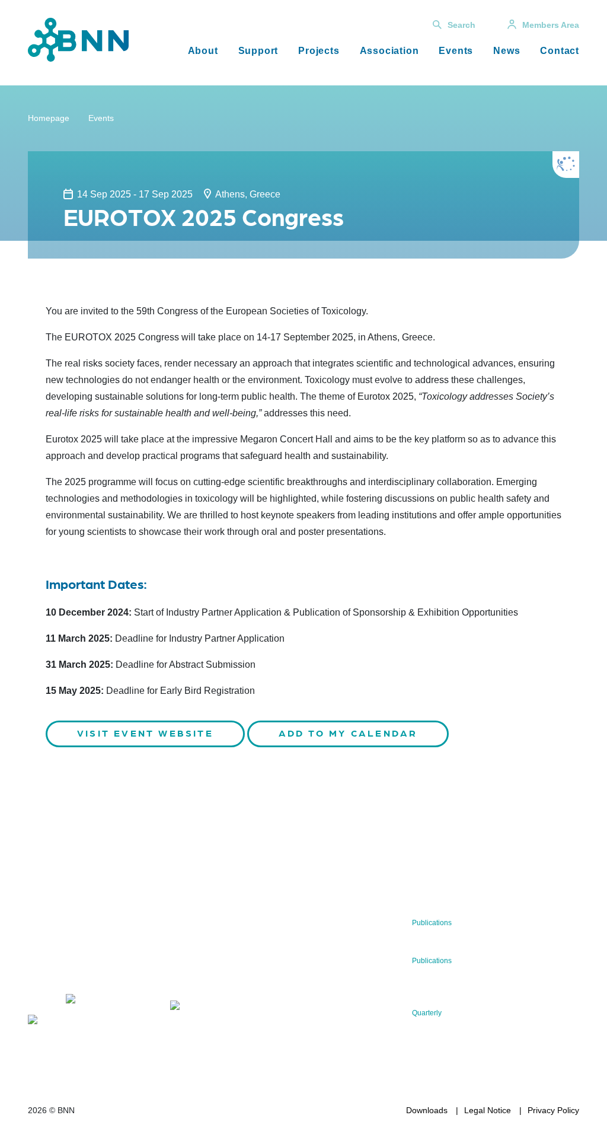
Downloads (427, 1110)
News (506, 51)
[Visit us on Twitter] (41, 1000)
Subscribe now (223, 973)
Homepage (48, 118)
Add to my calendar (348, 732)
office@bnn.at (54, 969)
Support (258, 51)
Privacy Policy (553, 1110)
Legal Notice (487, 1110)
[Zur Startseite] (78, 39)
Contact (559, 51)
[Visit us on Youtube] (60, 1021)
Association (389, 51)
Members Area (550, 25)
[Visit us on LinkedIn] (99, 1000)
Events (456, 51)
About (203, 51)
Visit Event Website (145, 732)
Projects (318, 51)
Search (461, 25)
